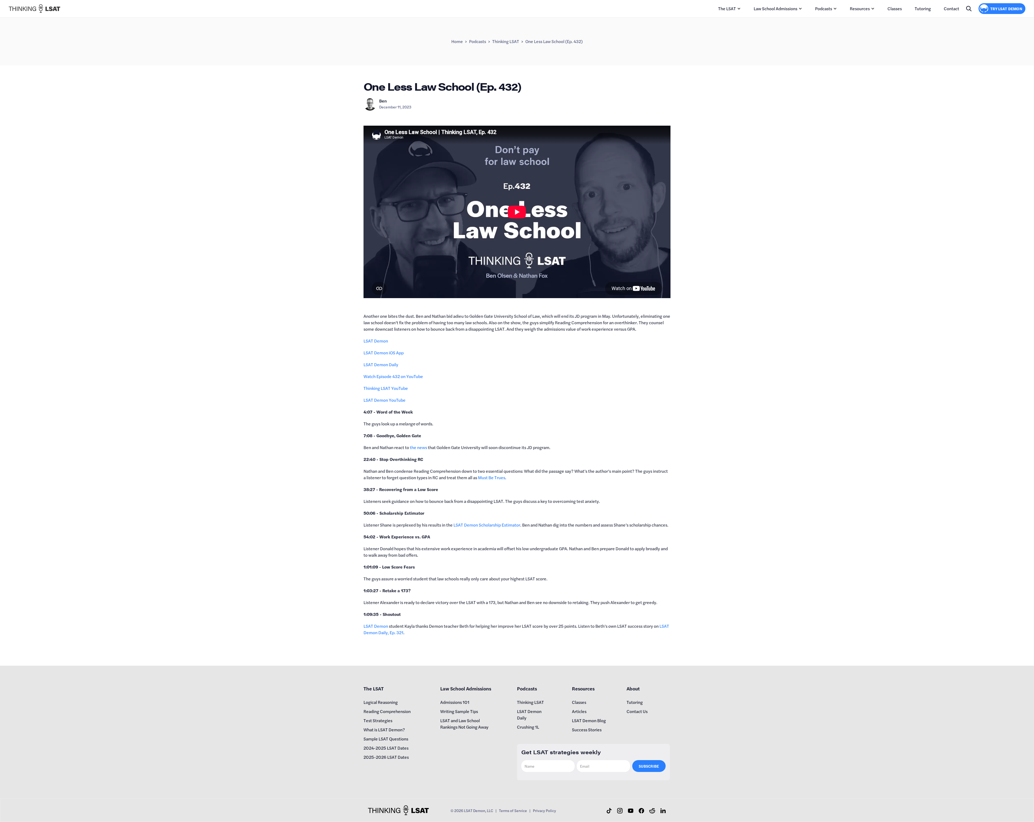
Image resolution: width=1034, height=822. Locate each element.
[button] (729, 8)
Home (457, 41)
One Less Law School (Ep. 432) (554, 41)
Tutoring (923, 8)
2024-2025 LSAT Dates (386, 748)
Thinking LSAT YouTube (386, 388)
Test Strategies (378, 720)
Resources (860, 8)
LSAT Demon (376, 341)
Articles (579, 711)
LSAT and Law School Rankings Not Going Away (464, 723)
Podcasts (823, 8)
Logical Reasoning (381, 702)
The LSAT (727, 8)
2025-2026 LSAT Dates (386, 757)
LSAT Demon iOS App (384, 353)
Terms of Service (513, 810)
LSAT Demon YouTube (385, 400)
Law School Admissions (775, 8)
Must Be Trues (491, 477)
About (633, 688)
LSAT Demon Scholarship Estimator (486, 525)
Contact (951, 8)
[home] (34, 8)
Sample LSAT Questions (386, 739)
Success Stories (587, 729)
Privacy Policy (544, 810)
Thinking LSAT (505, 41)
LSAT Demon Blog (589, 720)
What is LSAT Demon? (384, 729)
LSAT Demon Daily (381, 364)
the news (418, 447)
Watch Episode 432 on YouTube (393, 376)
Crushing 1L (528, 727)
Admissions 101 (454, 702)
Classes (895, 8)
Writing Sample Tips (459, 711)
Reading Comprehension (387, 711)
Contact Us (637, 711)
